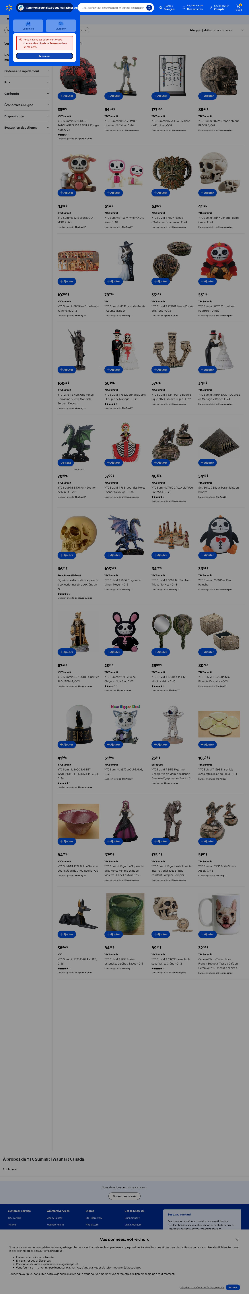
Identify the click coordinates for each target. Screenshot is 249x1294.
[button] (193, 7)
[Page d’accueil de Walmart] (9, 7)
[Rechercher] (149, 8)
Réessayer (44, 55)
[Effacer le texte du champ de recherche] (141, 7)
